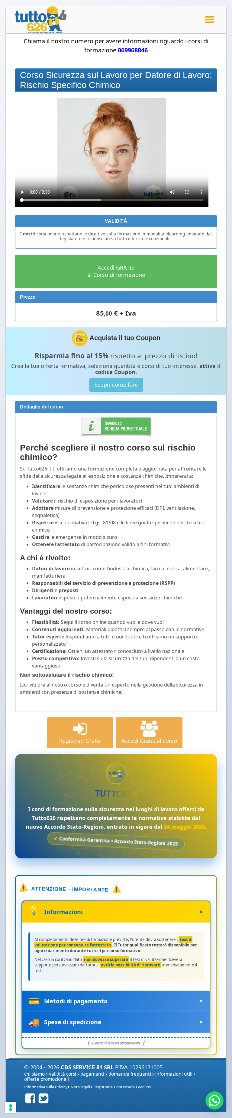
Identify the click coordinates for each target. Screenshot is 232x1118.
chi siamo (34, 1074)
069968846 (133, 50)
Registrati (102, 1087)
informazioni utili (173, 1074)
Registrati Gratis (80, 740)
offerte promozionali (46, 1079)
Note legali (80, 1087)
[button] (214, 1100)
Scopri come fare (116, 384)
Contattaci (123, 1087)
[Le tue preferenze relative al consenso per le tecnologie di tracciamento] (10, 1107)
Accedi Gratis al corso (149, 740)
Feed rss (143, 1087)
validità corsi (62, 1074)
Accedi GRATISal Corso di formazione (116, 271)
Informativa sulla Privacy (45, 1087)
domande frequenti (129, 1074)
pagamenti (92, 1074)
